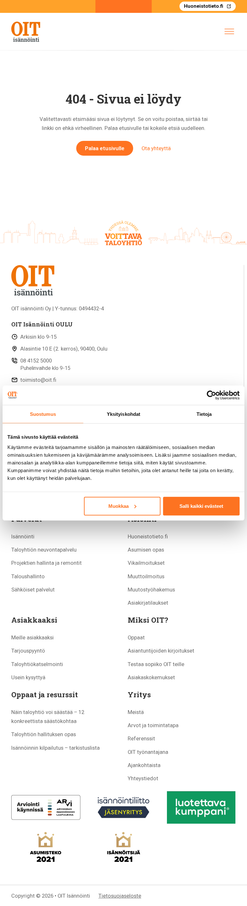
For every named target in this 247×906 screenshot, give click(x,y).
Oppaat (136, 637)
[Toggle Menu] (229, 31)
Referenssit (141, 738)
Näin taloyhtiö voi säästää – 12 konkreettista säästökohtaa (47, 716)
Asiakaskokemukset (151, 677)
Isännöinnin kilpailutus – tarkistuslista (55, 748)
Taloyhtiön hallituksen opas (43, 734)
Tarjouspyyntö (28, 650)
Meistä (136, 712)
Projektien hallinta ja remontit (46, 563)
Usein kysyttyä (28, 677)
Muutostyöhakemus (151, 589)
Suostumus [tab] (43, 413)
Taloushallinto (28, 576)
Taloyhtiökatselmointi (37, 664)
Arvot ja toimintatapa (153, 725)
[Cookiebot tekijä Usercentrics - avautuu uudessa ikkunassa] (211, 395)
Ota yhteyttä (156, 148)
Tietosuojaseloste (119, 895)
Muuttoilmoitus (146, 576)
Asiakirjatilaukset (148, 602)
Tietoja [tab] (204, 413)
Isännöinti (22, 536)
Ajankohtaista (144, 765)
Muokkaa (118, 506)
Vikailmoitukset (146, 563)
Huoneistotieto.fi (203, 6)
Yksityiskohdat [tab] (123, 413)
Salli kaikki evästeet (201, 506)
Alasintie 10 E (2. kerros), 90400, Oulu (63, 348)
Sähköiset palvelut (33, 589)
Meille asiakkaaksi (32, 637)
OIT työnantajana (148, 752)
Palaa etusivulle (104, 148)
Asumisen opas (146, 549)
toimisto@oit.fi (38, 380)
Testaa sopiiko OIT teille (156, 664)
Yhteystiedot (143, 778)
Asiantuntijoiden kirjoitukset (161, 650)
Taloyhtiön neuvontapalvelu (44, 549)
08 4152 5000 (36, 360)
